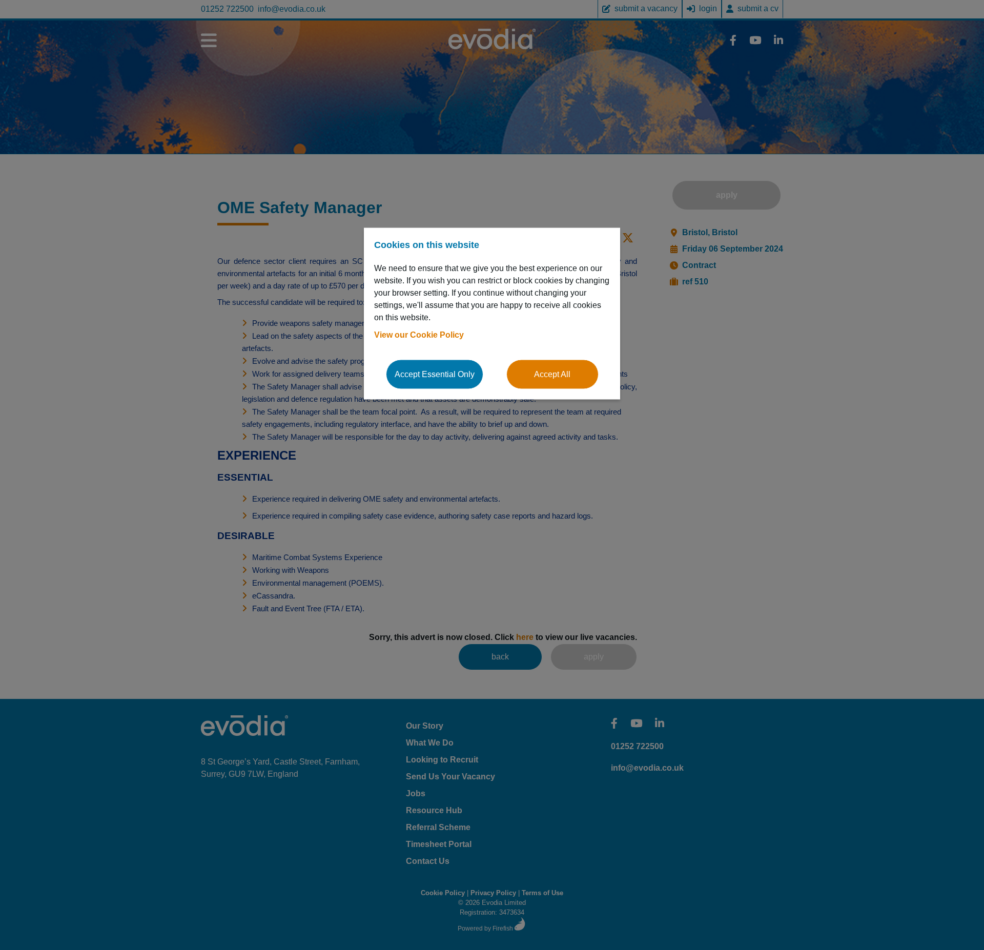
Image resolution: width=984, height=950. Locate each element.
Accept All (552, 373)
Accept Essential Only (435, 373)
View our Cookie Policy (419, 334)
